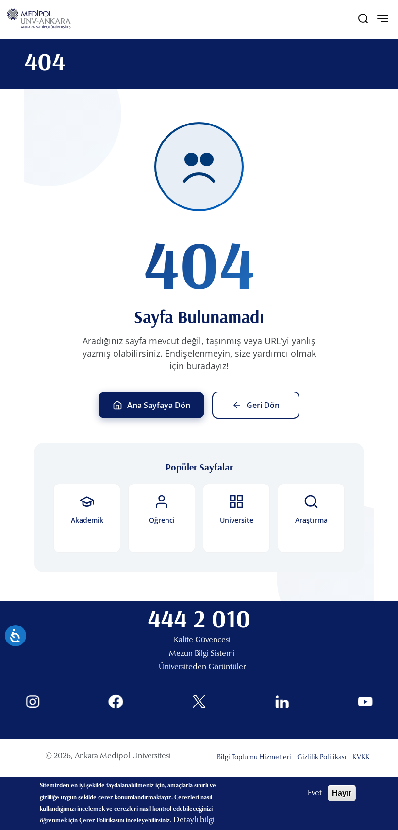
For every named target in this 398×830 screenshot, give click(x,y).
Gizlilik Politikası (322, 757)
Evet (315, 793)
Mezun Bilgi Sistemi (202, 654)
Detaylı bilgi (194, 820)
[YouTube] (365, 701)
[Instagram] (32, 701)
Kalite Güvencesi (202, 640)
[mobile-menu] (382, 18)
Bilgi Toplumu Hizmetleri (254, 757)
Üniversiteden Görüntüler (202, 667)
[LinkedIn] (282, 701)
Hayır (341, 793)
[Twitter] (199, 701)
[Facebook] (115, 701)
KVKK (361, 757)
